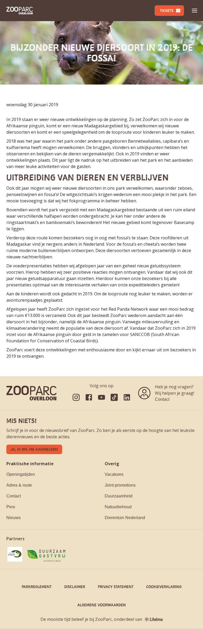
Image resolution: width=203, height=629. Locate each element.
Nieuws (13, 517)
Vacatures (114, 474)
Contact (162, 399)
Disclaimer (74, 586)
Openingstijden (20, 474)
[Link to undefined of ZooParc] (76, 397)
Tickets (166, 10)
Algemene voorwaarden (101, 604)
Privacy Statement (115, 586)
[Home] (19, 10)
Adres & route (19, 485)
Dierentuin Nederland (125, 517)
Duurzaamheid (118, 496)
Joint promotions (120, 485)
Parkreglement (37, 586)
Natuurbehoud (118, 507)
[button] (194, 10)
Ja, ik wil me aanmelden (34, 449)
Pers (10, 507)
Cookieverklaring (164, 586)
